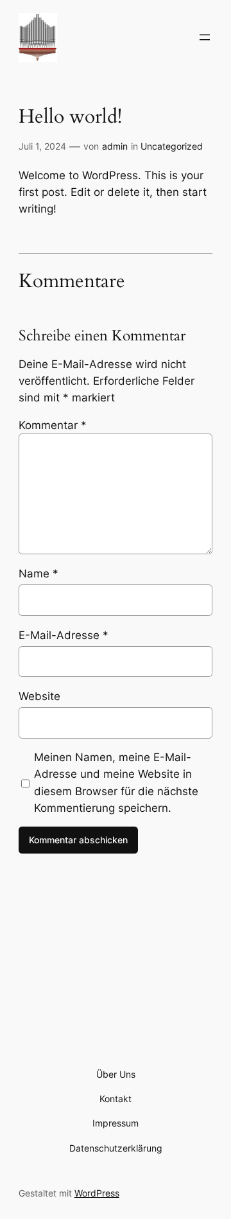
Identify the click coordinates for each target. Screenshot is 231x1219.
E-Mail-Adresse (63, 635)
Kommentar (53, 425)
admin (115, 146)
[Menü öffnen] (204, 37)
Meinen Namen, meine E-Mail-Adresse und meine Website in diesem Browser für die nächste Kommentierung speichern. (116, 782)
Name (38, 573)
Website (39, 696)
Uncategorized (172, 146)
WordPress (96, 1193)
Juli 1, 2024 (42, 146)
